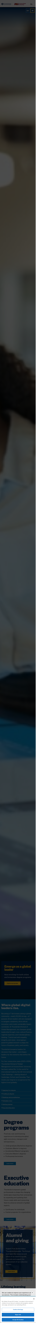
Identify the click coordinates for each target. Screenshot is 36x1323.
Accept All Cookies (18, 1319)
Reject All (18, 1314)
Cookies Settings (18, 1309)
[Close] (34, 1299)
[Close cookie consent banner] (32, 1293)
